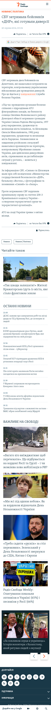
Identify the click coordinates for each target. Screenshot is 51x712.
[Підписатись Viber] (35, 677)
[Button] (19, 34)
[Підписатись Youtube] (23, 677)
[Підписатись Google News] (10, 677)
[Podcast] (10, 683)
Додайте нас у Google (12, 708)
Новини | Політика (13, 12)
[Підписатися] (16, 683)
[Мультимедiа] (28, 708)
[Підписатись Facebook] (4, 677)
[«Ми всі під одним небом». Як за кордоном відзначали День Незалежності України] (25, 485)
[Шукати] (46, 708)
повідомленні (28, 94)
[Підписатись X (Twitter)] (16, 677)
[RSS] (4, 683)
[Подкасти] (37, 708)
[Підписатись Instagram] (29, 677)
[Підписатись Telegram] (42, 677)
